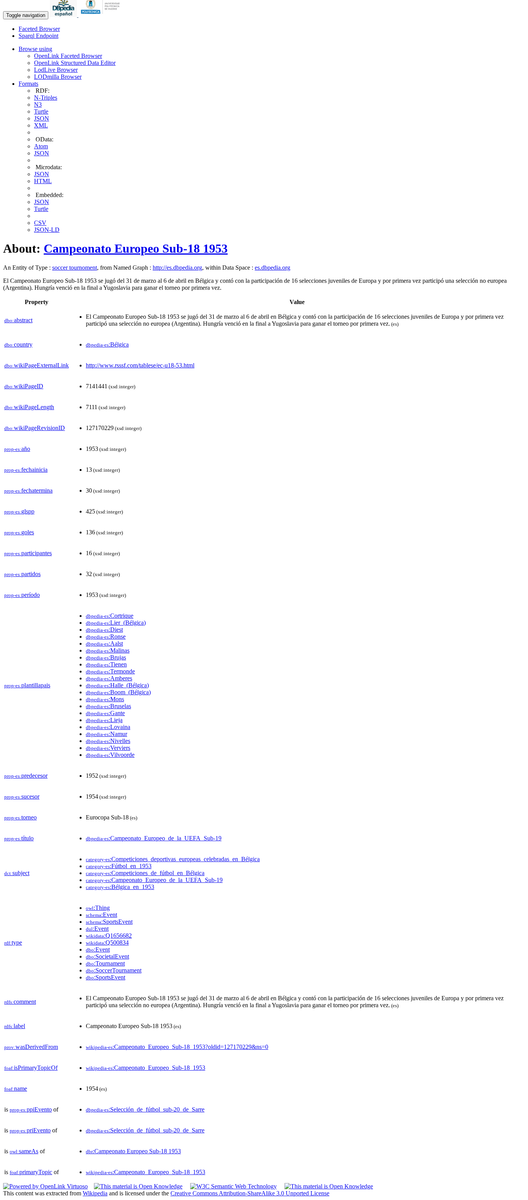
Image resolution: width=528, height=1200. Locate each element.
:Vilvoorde (110, 754)
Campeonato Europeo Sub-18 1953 (136, 248)
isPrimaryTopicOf (31, 1067)
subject (16, 873)
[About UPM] (101, 15)
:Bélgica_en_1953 (120, 887)
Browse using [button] (35, 49)
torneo (20, 817)
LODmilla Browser (58, 76)
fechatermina (28, 490)
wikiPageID (23, 386)
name (15, 1088)
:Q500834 (107, 942)
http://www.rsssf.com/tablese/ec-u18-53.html (140, 365)
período (22, 595)
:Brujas (106, 657)
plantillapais (27, 685)
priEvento (30, 1130)
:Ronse (106, 636)
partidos (22, 574)
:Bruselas (108, 706)
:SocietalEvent (107, 956)
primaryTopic (31, 1172)
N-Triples (45, 97)
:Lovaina (108, 727)
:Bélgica (107, 344)
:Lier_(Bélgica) (116, 622)
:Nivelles (108, 741)
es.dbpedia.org (272, 267)
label (14, 1026)
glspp (19, 511)
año (17, 448)
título (19, 838)
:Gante (105, 713)
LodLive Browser (56, 69)
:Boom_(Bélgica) (118, 692)
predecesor (26, 775)
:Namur (106, 734)
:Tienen (106, 664)
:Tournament (105, 963)
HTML (43, 181)
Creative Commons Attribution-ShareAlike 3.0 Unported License (249, 1193)
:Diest (104, 629)
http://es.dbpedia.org (177, 267)
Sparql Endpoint (38, 35)
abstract (18, 320)
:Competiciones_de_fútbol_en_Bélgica (145, 873)
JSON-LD (47, 229)
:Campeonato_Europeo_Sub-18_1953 (145, 1067)
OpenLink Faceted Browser (68, 56)
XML (41, 125)
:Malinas (107, 650)
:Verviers (108, 747)
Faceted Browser (39, 28)
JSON (41, 118)
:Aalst (104, 643)
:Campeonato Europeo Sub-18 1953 (133, 1151)
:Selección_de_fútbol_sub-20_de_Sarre (145, 1109)
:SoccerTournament (113, 970)
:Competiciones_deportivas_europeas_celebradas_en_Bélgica (173, 859)
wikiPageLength (29, 407)
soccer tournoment (74, 267)
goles (19, 532)
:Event (101, 914)
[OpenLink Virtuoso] (45, 1186)
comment (20, 1001)
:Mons (105, 699)
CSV (40, 222)
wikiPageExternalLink (36, 365)
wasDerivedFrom (31, 1047)
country (18, 344)
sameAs (24, 1151)
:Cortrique (109, 615)
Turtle (41, 111)
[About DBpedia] (64, 15)
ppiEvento (31, 1109)
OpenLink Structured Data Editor (75, 62)
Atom (41, 146)
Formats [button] (28, 83)
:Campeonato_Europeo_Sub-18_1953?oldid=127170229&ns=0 (177, 1047)
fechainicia (26, 469)
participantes (28, 553)
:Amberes (109, 678)
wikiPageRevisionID (34, 428)
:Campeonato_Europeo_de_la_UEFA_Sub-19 (153, 838)
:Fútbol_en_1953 (119, 866)
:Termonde (110, 671)
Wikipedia (95, 1193)
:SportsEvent (109, 921)
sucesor (21, 796)
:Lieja (104, 720)
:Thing (98, 907)
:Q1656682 (109, 935)
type (13, 942)
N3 (38, 104)
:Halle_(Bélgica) (117, 685)
